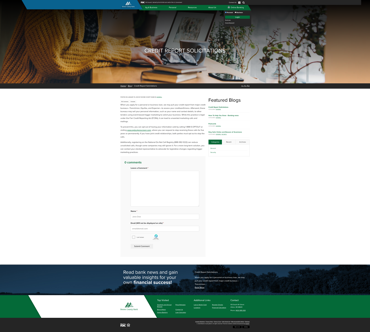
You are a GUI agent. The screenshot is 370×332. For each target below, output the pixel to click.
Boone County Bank (206, 323)
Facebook (133, 101)
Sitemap (247, 321)
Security (224, 134)
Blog (130, 86)
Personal (172, 7)
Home (123, 86)
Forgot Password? (229, 23)
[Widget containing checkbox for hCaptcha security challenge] (145, 237)
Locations (197, 308)
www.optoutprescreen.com (139, 130)
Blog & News (161, 310)
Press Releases (180, 305)
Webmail (246, 327)
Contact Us (232, 2)
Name (133, 211)
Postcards (212, 124)
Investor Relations (200, 321)
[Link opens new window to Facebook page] (239, 2)
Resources (192, 7)
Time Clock (237, 327)
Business (239, 12)
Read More (199, 287)
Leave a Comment (139, 168)
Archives (242, 142)
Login (237, 17)
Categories (215, 142)
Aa (242, 86)
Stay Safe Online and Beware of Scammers (225, 132)
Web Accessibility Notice (237, 321)
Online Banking (162, 312)
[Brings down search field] (244, 2)
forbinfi (247, 323)
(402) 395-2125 (241, 310)
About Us (212, 7)
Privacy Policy (209, 321)
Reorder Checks (217, 305)
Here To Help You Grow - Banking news (223, 115)
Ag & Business (151, 7)
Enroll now (228, 20)
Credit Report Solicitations (218, 107)
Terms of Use (217, 321)
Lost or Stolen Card (200, 305)
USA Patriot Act (226, 321)
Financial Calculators (219, 308)
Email (147, 223)
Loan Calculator (180, 312)
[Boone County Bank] (128, 5)
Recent (228, 142)
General (159, 97)
